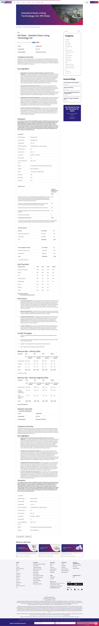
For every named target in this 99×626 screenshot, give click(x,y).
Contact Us (63, 567)
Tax (66, 48)
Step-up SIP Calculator (37, 569)
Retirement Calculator (37, 583)
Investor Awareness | (28, 619)
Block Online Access (65, 570)
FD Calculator (35, 572)
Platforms (52, 567)
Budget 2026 (52, 570)
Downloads (63, 565)
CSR (51, 565)
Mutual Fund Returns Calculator (39, 564)
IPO (16, 565)
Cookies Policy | (49, 619)
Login (87, 2)
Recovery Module (64, 569)
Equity (17, 563)
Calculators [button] (29, 2)
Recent (66, 62)
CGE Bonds (18, 574)
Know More (72, 117)
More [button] (33, 2)
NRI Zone (17, 577)
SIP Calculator (35, 565)
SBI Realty (38, 2)
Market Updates (68, 50)
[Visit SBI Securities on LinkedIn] (75, 589)
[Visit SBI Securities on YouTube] (82, 589)
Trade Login (52, 577)
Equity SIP (17, 570)
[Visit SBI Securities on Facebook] (68, 589)
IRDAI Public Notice (66, 614)
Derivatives (67, 41)
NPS (17, 587)
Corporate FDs (18, 573)
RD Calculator (35, 582)
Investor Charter (21, 619)
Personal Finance (68, 60)
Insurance (17, 584)
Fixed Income (67, 71)
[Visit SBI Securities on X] (71, 589)
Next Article (28, 536)
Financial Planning (68, 46)
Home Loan (67, 53)
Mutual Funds (67, 59)
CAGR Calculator (36, 579)
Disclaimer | (39, 619)
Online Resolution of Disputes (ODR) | (69, 619)
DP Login (52, 578)
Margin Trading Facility (69, 67)
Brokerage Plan (64, 572)
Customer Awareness (69, 52)
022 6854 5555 (53, 586)
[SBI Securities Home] (6, 2)
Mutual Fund (18, 576)
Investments (67, 39)
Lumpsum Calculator (37, 567)
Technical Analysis (68, 55)
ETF (16, 571)
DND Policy (78, 619)
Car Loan (17, 581)
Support (42, 2)
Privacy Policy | (44, 619)
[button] (96, 623)
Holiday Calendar (53, 569)
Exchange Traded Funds (69, 66)
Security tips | (34, 619)
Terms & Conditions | (56, 619)
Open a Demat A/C (94, 2)
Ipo (65, 69)
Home (15, 2)
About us (52, 564)
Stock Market (67, 45)
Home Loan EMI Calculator (38, 575)
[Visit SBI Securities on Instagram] (78, 589)
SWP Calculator (36, 570)
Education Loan (18, 582)
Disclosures (75, 566)
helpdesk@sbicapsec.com (55, 587)
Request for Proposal (77, 565)
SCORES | (61, 619)
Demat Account (68, 73)
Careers (63, 564)
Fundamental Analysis (69, 64)
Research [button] (23, 2)
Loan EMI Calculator (37, 580)
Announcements (76, 568)
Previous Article (20, 536)
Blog (74, 577)
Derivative (17, 567)
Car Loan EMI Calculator (37, 577)
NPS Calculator (36, 574)
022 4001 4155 (59, 586)
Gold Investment (68, 57)
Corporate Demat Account (20, 585)
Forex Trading (68, 43)
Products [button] (18, 2)
